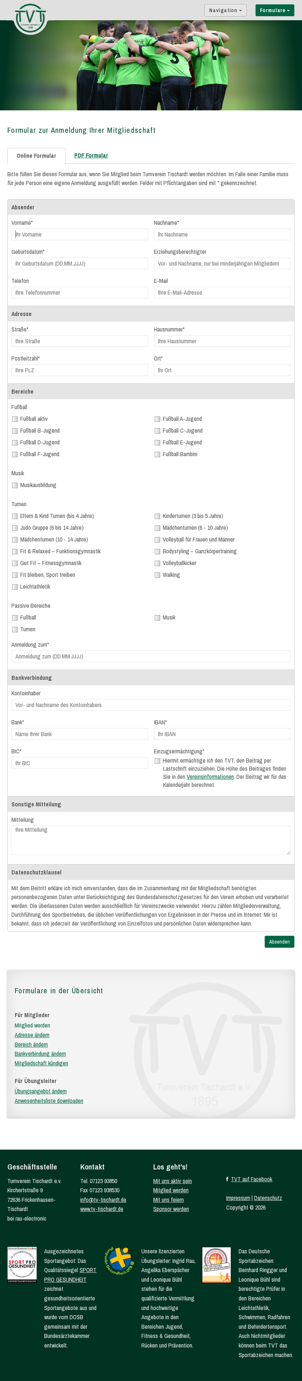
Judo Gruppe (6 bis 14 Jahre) (52, 527)
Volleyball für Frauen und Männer (199, 539)
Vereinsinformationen (210, 777)
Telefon (20, 281)
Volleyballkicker (179, 563)
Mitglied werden (32, 1025)
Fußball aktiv (34, 419)
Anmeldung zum (29, 644)
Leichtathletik (35, 586)
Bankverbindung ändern (40, 1054)
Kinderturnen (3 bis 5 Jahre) (193, 516)
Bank (16, 722)
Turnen (28, 629)
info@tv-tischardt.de (103, 1200)
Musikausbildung (38, 485)
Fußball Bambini (180, 454)
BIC (15, 751)
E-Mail (161, 281)
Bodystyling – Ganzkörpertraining (200, 551)
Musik (169, 617)
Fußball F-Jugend (40, 454)
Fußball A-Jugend (182, 419)
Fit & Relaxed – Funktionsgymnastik (61, 551)
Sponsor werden (171, 1209)
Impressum (238, 1198)
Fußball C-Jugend (183, 430)
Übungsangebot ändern (41, 1091)
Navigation (224, 10)
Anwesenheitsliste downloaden (49, 1101)
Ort (157, 358)
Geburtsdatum (27, 252)
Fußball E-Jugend (182, 442)
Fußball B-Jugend (40, 430)
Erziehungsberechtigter (180, 252)
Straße (19, 329)
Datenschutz (268, 1198)
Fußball (28, 617)
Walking (171, 575)
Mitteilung (22, 820)
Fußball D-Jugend (40, 442)
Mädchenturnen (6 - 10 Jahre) (195, 527)
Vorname (21, 223)
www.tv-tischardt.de (101, 1209)
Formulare (273, 10)
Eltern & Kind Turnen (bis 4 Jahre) (57, 516)
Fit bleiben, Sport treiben (48, 575)
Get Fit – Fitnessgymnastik (51, 563)
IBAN (159, 722)
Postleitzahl (24, 358)
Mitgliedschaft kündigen (41, 1063)
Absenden (279, 941)
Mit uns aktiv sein (172, 1181)
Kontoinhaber (26, 693)
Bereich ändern (31, 1044)
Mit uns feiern (168, 1200)
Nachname (165, 223)
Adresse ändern (32, 1035)
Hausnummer (168, 329)
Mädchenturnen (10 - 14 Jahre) (54, 539)
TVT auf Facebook (251, 1179)
